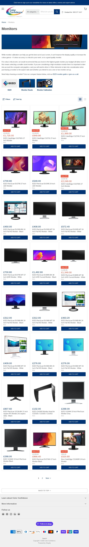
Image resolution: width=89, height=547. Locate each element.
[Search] (57, 11)
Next (47, 478)
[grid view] (80, 99)
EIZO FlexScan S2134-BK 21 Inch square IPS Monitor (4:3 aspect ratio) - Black (15, 414)
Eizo (4, 142)
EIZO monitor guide (60, 74)
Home (4, 22)
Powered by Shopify (44, 543)
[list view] (85, 99)
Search (44, 538)
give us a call (73, 74)
